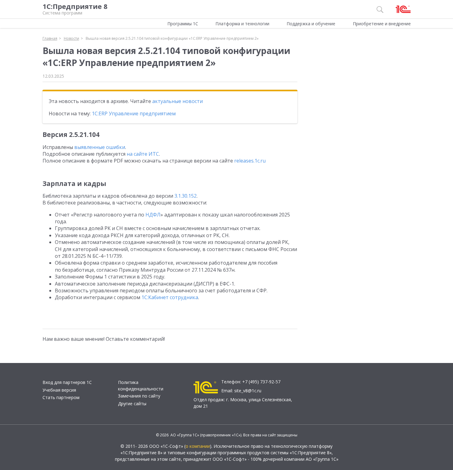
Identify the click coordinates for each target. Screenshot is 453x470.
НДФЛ (153, 214)
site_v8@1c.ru (247, 391)
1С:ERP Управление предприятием (134, 113)
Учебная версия (59, 390)
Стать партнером (61, 397)
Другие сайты (132, 403)
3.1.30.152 (185, 195)
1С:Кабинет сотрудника (169, 297)
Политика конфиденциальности (140, 385)
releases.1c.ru (250, 160)
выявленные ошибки (99, 147)
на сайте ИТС (143, 153)
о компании (198, 446)
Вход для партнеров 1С (67, 382)
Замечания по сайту (139, 396)
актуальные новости (177, 101)
